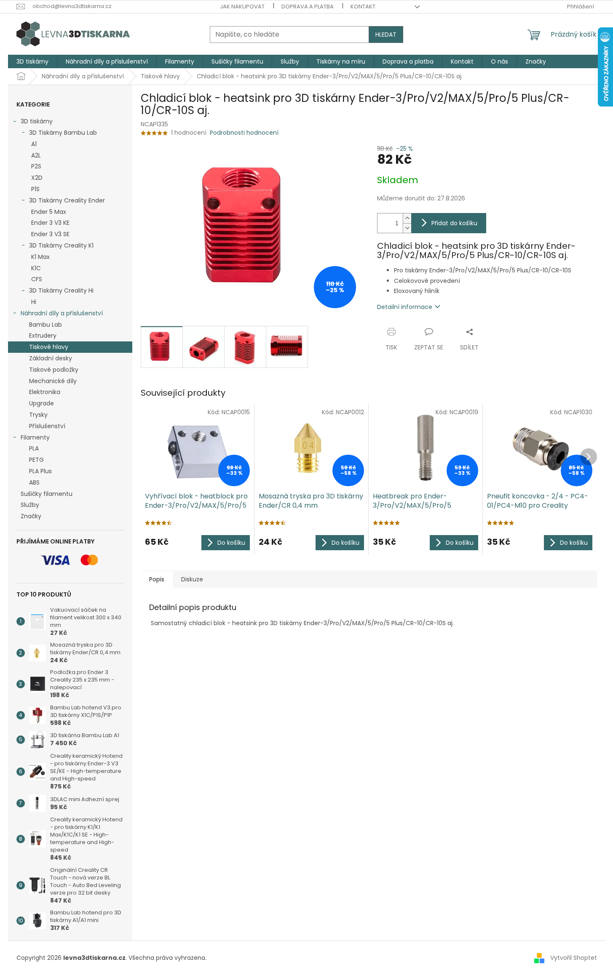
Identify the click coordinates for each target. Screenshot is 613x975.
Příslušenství (47, 426)
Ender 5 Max (48, 212)
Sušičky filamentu (46, 494)
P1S (35, 189)
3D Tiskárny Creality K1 (61, 245)
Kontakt (363, 7)
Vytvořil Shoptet (573, 958)
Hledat (385, 34)
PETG (36, 460)
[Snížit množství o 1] (407, 228)
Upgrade (41, 403)
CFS (36, 279)
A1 (34, 144)
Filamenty (35, 437)
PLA (34, 448)
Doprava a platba (307, 7)
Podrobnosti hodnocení (244, 133)
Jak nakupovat (242, 7)
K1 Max (40, 257)
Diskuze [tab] (192, 579)
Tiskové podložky (53, 369)
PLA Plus (40, 471)
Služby (30, 505)
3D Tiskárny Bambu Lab (63, 132)
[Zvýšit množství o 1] (407, 218)
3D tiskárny (37, 121)
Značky (31, 516)
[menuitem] (32, 61)
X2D (37, 177)
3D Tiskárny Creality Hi (61, 290)
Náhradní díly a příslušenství (62, 313)
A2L (36, 155)
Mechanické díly (53, 381)
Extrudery (42, 335)
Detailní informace (404, 307)
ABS (34, 482)
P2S (36, 166)
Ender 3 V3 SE (50, 234)
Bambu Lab (45, 324)
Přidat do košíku (454, 223)
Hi (33, 302)
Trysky (38, 414)
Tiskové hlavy (48, 347)
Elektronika (44, 392)
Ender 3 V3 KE (50, 222)
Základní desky (50, 358)
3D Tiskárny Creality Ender (67, 200)
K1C (36, 268)
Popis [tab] (156, 579)
